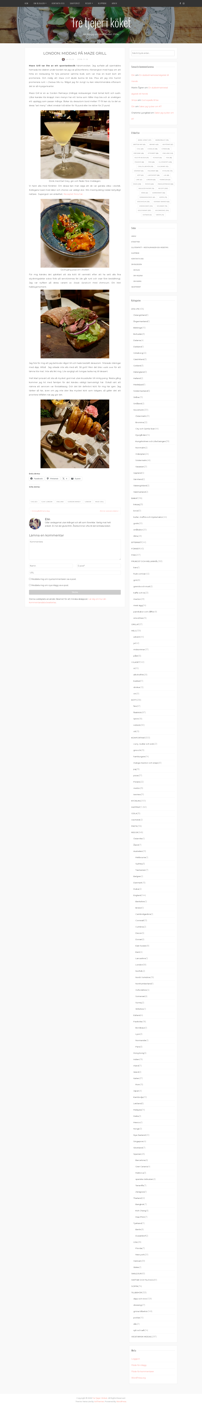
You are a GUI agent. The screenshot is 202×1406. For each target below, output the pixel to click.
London (88, 502)
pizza (136, 775)
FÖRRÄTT (135, 549)
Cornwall (139, 920)
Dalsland (137, 347)
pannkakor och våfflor (143, 612)
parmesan (165, 180)
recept (163, 188)
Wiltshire (139, 1009)
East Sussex (141, 946)
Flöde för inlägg (138, 1365)
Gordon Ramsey (74, 502)
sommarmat (158, 193)
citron (166, 149)
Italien (136, 1078)
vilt (134, 731)
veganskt (162, 206)
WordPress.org (138, 1378)
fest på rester (142, 158)
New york (140, 1254)
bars (135, 567)
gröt (135, 580)
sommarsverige (147, 197)
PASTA (134, 826)
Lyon (137, 1034)
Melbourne (140, 857)
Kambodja (138, 1097)
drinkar (136, 687)
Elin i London (46, 502)
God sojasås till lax (150, 100)
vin (134, 693)
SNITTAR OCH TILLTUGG (142, 1280)
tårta (135, 536)
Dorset (138, 939)
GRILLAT (135, 624)
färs (151, 162)
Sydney (139, 864)
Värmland (137, 479)
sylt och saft (139, 1330)
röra (144, 193)
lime (139, 180)
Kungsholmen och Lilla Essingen (150, 441)
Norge (136, 1129)
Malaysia (137, 1110)
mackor (137, 599)
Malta (136, 1116)
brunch (154, 144)
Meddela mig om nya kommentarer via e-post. (53, 579)
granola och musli (141, 586)
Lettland (137, 1103)
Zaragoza (140, 1192)
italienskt (153, 171)
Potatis (136, 782)
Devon (138, 933)
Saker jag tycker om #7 (150, 106)
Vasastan (139, 467)
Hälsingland (139, 372)
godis (136, 523)
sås (134, 1324)
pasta (137, 184)
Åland (136, 845)
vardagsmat (146, 206)
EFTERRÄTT (136, 542)
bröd (135, 511)
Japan (136, 1091)
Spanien (137, 1154)
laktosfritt (154, 175)
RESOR (88, 3)
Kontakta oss (58, 3)
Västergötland (140, 485)
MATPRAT (135, 807)
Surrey (138, 1002)
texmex (137, 794)
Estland (136, 1015)
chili (140, 149)
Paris (137, 1047)
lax (166, 175)
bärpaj (136, 504)
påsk (135, 656)
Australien (138, 851)
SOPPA (134, 1286)
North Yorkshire (142, 977)
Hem (26, 3)
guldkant (162, 166)
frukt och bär (139, 574)
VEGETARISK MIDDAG (141, 1337)
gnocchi (137, 750)
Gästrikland (138, 359)
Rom (137, 1084)
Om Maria (137, 281)
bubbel (136, 681)
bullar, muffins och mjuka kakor (148, 517)
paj (134, 769)
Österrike (138, 838)
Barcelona (140, 1160)
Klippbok (102, 3)
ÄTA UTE (135, 309)
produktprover (165, 184)
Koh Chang (140, 1211)
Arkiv (114, 3)
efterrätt (153, 153)
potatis (149, 184)
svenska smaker (161, 202)
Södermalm (141, 460)
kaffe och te (139, 593)
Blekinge (137, 328)
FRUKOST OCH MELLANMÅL (144, 561)
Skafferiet (75, 3)
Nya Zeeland (139, 1135)
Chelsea (34, 502)
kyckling (167, 171)
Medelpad (138, 384)
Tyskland (137, 1223)
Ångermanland (140, 321)
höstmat (138, 171)
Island (136, 1072)
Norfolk (139, 971)
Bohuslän (137, 334)
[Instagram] (183, 3)
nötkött (137, 725)
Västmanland (139, 492)
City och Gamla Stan (145, 429)
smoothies (138, 618)
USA (135, 1242)
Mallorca (139, 1173)
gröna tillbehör (140, 1311)
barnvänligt (162, 140)
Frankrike (137, 1021)
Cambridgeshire (143, 914)
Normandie (140, 1040)
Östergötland (139, 315)
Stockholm (143, 202)
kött (140, 175)
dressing (139, 153)
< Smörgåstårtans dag (40, 511)
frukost (139, 162)
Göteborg (138, 353)
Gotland (137, 366)
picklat (136, 1318)
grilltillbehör (145, 166)
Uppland (137, 473)
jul (134, 643)
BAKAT (134, 498)
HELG (133, 631)
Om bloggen (39, 3)
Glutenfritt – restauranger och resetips (149, 247)
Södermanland (140, 391)
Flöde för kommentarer (142, 1371)
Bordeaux (140, 1028)
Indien (136, 1059)
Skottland (138, 1148)
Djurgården (140, 435)
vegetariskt (144, 210)
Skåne (136, 397)
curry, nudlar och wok (143, 744)
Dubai (136, 889)
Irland (136, 1066)
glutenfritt (165, 162)
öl (134, 668)
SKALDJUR (136, 1273)
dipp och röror (140, 1299)
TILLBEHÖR (136, 1292)
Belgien (137, 876)
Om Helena (138, 276)
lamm (136, 719)
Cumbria (139, 927)
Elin (70, 59)
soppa (163, 197)
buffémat (168, 144)
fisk (169, 158)
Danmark (137, 883)
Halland (137, 378)
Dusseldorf (140, 1236)
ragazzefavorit (146, 188)
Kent (137, 952)
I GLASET (135, 662)
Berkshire (140, 901)
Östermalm (140, 416)
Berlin (138, 1229)
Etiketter (135, 242)
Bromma (139, 422)
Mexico (136, 1122)
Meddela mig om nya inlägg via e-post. (50, 585)
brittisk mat (139, 144)
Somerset (140, 996)
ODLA (134, 813)
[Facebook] (180, 3)
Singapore (138, 1141)
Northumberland (143, 984)
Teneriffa (139, 1185)
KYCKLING (136, 801)
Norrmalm (140, 448)
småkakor (138, 530)
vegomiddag (162, 210)
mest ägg (137, 605)
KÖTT (133, 700)
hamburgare (139, 756)
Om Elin (136, 270)
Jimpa (134, 100)
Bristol (138, 908)
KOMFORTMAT (138, 738)
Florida (138, 1248)
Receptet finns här (73, 194)
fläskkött (137, 712)
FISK (133, 555)
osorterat (135, 820)
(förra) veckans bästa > (109, 511)
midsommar (139, 649)
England (60, 502)
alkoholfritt (138, 675)
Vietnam (147, 215)
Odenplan (140, 454)
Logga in (135, 1359)
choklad (152, 149)
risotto (136, 788)
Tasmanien (140, 870)
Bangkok (139, 1204)
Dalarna (137, 340)
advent (136, 637)
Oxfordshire (141, 990)
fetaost (157, 158)
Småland (137, 403)
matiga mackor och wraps (145, 763)
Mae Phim (140, 1217)
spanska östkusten (144, 1179)
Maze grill (99, 502)
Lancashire (140, 958)
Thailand (137, 1198)
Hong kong (138, 1053)
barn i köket (144, 140)
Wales (136, 1267)
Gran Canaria (141, 1166)
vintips (160, 215)
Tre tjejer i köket (101, 23)
